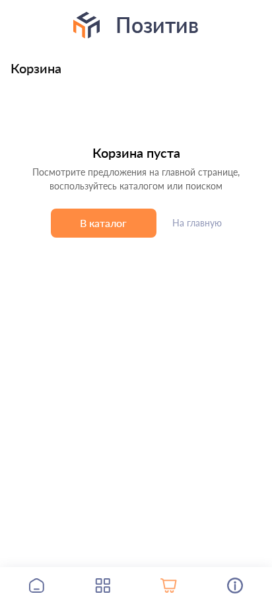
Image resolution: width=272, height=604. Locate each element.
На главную (197, 223)
